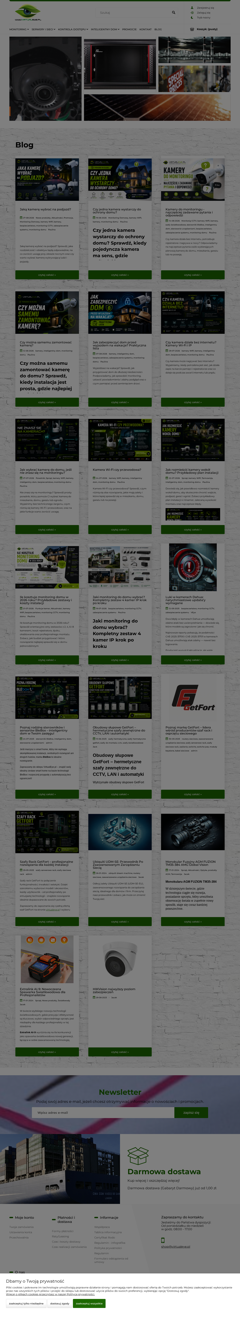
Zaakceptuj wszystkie (89, 1303)
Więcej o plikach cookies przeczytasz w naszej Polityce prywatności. (50, 1294)
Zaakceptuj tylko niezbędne (26, 1303)
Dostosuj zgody (59, 1303)
